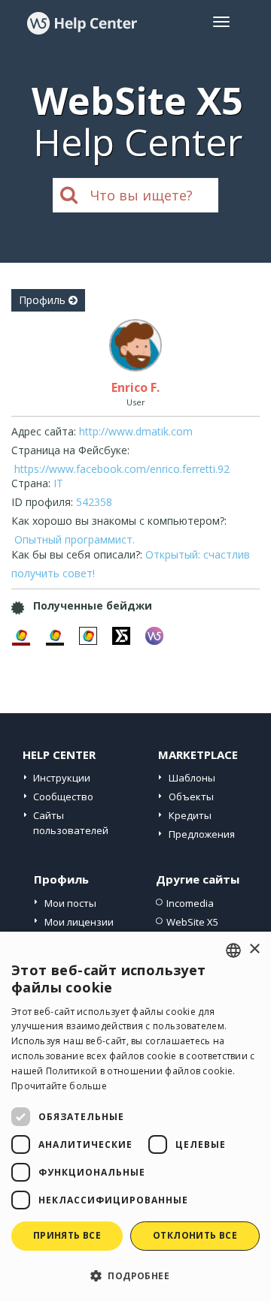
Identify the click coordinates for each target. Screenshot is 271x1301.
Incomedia (190, 903)
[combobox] (233, 950)
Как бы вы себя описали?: (76, 554)
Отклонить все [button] (195, 1235)
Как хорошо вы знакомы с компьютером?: (119, 520)
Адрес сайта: (43, 431)
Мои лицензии (79, 922)
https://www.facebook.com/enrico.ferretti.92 (122, 469)
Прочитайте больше (59, 1086)
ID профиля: (42, 502)
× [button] (254, 949)
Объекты (191, 796)
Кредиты (190, 815)
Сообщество (63, 796)
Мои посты (70, 903)
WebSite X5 (192, 922)
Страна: (30, 483)
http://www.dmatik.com (136, 431)
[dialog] (135, 1116)
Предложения (202, 834)
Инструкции (61, 778)
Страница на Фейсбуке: (70, 450)
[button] (135, 1275)
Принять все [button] (67, 1235)
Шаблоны (192, 778)
